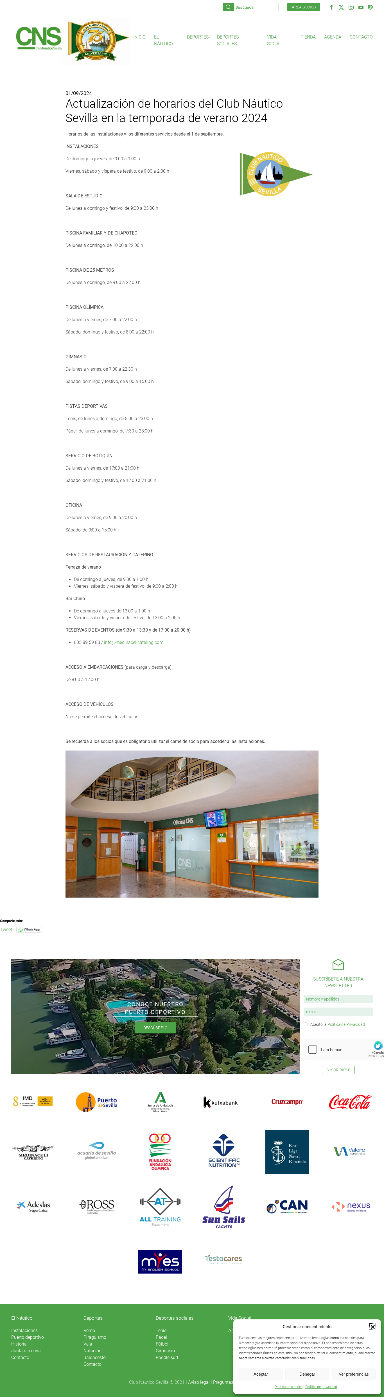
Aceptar (261, 1374)
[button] (373, 1327)
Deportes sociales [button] (228, 40)
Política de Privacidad (346, 1024)
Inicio (139, 37)
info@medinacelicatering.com (133, 642)
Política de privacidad (321, 1387)
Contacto (361, 37)
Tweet (6, 929)
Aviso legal (199, 1382)
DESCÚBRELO (155, 1028)
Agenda (332, 37)
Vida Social (239, 1318)
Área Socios (304, 7)
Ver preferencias (354, 1374)
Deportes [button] (198, 37)
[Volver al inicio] (72, 40)
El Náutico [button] (163, 40)
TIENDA (308, 37)
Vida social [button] (274, 40)
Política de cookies (288, 1387)
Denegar (307, 1374)
